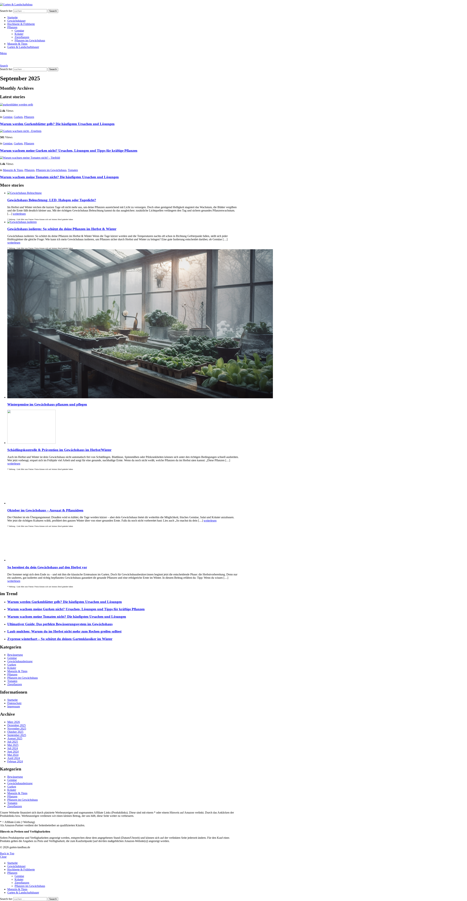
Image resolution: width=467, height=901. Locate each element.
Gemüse (19, 30)
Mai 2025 (12, 745)
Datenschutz (14, 703)
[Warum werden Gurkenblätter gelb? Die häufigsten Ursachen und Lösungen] (119, 104)
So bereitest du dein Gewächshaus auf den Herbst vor (47, 567)
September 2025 (16, 735)
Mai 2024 (12, 754)
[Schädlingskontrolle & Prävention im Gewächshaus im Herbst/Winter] (123, 427)
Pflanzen (12, 27)
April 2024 (13, 758)
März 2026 (13, 722)
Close (3, 856)
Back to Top (7, 853)
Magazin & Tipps (17, 43)
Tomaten (73, 170)
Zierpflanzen (22, 37)
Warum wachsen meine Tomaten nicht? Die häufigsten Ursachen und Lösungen (59, 177)
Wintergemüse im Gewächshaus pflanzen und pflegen (47, 404)
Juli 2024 (12, 748)
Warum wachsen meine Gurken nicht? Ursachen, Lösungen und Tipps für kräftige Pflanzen (68, 150)
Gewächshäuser (16, 20)
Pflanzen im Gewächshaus (30, 40)
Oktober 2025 (15, 731)
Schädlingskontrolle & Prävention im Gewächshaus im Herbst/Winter (59, 450)
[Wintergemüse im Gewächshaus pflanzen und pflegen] (123, 324)
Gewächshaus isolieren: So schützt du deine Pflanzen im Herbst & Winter (61, 229)
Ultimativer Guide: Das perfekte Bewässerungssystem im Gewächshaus (60, 624)
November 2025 (16, 728)
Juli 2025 (12, 741)
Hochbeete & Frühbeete (21, 24)
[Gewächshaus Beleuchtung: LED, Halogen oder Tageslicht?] (123, 193)
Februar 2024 (15, 761)
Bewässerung (15, 654)
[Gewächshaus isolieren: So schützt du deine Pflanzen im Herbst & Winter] (123, 222)
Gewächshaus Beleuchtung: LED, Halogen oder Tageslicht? (51, 200)
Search (53, 11)
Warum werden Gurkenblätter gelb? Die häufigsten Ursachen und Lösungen (57, 124)
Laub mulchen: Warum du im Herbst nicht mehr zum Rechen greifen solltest (64, 631)
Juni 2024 (13, 751)
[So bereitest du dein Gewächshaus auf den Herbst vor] (123, 544)
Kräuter (19, 33)
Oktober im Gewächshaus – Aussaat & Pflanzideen (45, 510)
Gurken (18, 117)
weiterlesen (19, 213)
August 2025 (14, 738)
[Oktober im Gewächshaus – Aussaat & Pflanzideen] (123, 487)
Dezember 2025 (16, 725)
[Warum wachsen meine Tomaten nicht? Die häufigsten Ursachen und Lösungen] (119, 157)
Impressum (13, 706)
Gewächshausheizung (19, 661)
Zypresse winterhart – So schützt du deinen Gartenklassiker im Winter (59, 639)
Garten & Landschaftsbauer (23, 47)
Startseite (12, 17)
